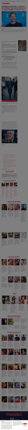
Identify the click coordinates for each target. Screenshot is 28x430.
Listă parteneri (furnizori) (14, 425)
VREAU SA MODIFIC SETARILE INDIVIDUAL (25, 425)
